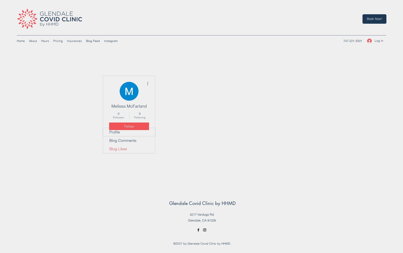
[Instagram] (205, 230)
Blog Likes (118, 148)
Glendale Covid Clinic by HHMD (202, 203)
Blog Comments (122, 140)
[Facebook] (198, 230)
